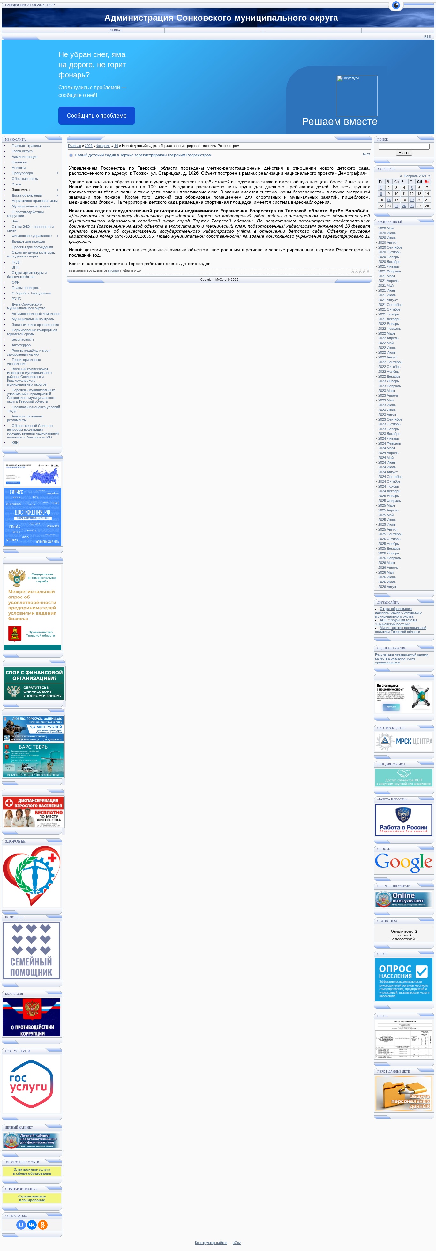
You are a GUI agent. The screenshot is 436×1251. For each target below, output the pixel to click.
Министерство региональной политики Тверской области (400, 629)
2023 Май (386, 400)
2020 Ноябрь (388, 257)
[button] (396, 9)
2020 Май (386, 228)
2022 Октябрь (389, 367)
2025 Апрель (388, 510)
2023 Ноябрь (388, 429)
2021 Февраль (389, 271)
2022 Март (386, 333)
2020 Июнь (387, 233)
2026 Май (386, 572)
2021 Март (386, 276)
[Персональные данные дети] (403, 1110)
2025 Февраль (389, 501)
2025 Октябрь (389, 539)
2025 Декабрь (389, 548)
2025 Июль (387, 524)
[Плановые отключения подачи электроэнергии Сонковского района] (403, 750)
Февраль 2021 (415, 176)
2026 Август (388, 587)
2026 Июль (387, 582)
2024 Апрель (388, 453)
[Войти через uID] (21, 1225)
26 (412, 206)
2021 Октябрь (389, 309)
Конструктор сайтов (211, 1243)
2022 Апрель (388, 338)
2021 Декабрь (389, 319)
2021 (89, 146)
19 (412, 200)
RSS (427, 36)
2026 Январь (388, 553)
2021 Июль (387, 295)
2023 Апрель (388, 395)
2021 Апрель (388, 281)
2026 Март (386, 563)
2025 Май (386, 515)
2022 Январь (388, 324)
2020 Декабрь (389, 262)
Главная (115, 30)
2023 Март (386, 391)
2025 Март (386, 505)
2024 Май (386, 457)
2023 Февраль (389, 386)
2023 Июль (387, 410)
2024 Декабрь (389, 491)
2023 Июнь (387, 405)
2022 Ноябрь (388, 371)
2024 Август (388, 472)
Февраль (103, 146)
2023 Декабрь (389, 434)
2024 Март (386, 448)
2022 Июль (387, 352)
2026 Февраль (389, 558)
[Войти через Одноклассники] (43, 1225)
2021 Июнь (387, 290)
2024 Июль (387, 467)
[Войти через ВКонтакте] (32, 1225)
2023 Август (388, 414)
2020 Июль (387, 238)
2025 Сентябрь (390, 534)
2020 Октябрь (389, 252)
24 (396, 206)
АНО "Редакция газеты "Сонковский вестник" (396, 622)
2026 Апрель (388, 567)
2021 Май (386, 285)
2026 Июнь (387, 577)
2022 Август (388, 357)
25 (404, 206)
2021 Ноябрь (388, 314)
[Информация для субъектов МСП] (403, 785)
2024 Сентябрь (390, 477)
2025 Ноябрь (388, 544)
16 (116, 146)
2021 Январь (388, 266)
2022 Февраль (389, 328)
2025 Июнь (387, 520)
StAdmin (113, 270)
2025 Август (388, 529)
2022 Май (386, 343)
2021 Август (388, 300)
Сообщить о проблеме (97, 115)
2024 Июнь (387, 462)
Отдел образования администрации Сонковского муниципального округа (398, 612)
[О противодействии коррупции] (31, 1016)
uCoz (237, 1243)
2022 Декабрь (389, 376)
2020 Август (388, 242)
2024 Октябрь (389, 481)
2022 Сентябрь (390, 362)
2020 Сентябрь (390, 247)
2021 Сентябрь (390, 305)
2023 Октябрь (389, 424)
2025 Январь (388, 496)
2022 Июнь (387, 348)
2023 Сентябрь (390, 419)
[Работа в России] (403, 835)
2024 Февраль (389, 443)
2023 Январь (388, 381)
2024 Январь (388, 438)
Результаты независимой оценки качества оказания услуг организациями (401, 658)
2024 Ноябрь (388, 486)
